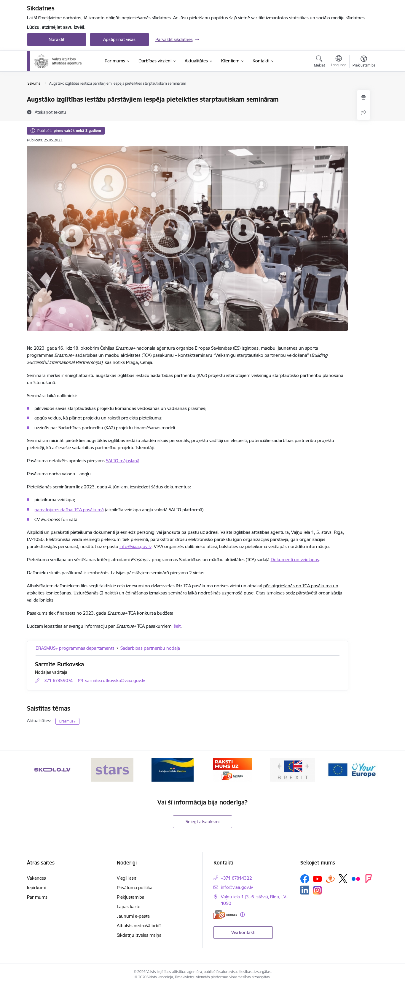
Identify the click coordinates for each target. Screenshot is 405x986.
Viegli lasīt (126, 878)
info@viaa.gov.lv (135, 546)
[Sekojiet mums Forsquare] (368, 878)
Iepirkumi (36, 887)
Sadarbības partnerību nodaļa (150, 648)
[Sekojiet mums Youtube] (317, 878)
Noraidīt (56, 39)
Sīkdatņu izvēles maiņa (139, 935)
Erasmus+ (67, 721)
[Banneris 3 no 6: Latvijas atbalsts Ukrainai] (173, 769)
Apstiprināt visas (119, 39)
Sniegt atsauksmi (202, 821)
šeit (177, 626)
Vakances (36, 878)
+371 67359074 (57, 680)
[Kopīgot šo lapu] (363, 112)
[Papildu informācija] (242, 914)
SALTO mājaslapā (122, 460)
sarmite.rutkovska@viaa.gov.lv (115, 680)
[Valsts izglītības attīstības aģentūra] (62, 61)
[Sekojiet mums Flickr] (355, 878)
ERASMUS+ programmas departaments (75, 648)
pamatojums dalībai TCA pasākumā (69, 509)
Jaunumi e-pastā (133, 916)
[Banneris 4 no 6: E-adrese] (232, 769)
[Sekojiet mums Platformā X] (343, 878)
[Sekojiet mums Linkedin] (304, 890)
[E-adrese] (225, 914)
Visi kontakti (243, 932)
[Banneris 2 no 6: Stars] (112, 769)
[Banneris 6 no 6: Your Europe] (352, 769)
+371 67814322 (236, 878)
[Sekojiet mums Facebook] (304, 878)
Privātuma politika (134, 887)
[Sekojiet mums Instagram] (317, 890)
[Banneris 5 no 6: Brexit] (292, 769)
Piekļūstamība (130, 897)
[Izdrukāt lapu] (363, 97)
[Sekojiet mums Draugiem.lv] (330, 878)
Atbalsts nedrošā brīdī (138, 925)
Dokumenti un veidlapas (295, 559)
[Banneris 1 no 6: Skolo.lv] (52, 769)
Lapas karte (128, 906)
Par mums (37, 897)
